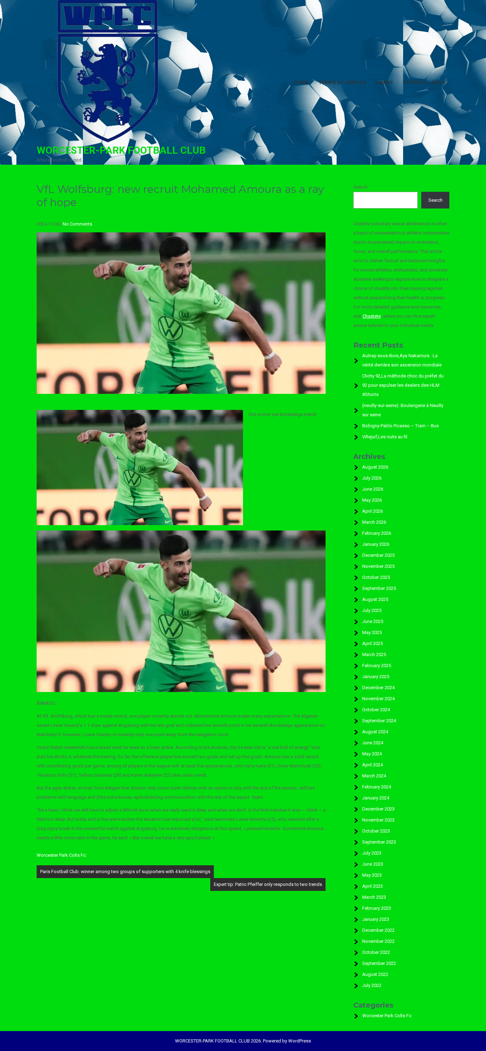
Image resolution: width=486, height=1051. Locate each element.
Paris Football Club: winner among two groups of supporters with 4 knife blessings (125, 871)
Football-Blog (424, 82)
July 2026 (371, 478)
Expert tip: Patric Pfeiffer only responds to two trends (268, 884)
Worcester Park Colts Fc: (62, 855)
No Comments (77, 224)
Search (360, 187)
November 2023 (378, 820)
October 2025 (376, 577)
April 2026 (372, 511)
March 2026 (374, 522)
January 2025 (375, 676)
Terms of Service (342, 82)
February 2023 (376, 908)
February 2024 (376, 786)
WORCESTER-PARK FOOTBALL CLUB (121, 150)
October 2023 (376, 831)
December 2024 (378, 687)
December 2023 (378, 809)
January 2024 (375, 798)
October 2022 (376, 952)
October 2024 (376, 709)
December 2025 (378, 555)
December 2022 (378, 930)
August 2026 (375, 467)
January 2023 (375, 919)
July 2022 (371, 985)
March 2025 (374, 654)
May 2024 (372, 753)
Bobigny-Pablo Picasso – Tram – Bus (400, 425)
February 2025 (376, 665)
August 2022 (375, 974)
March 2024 (374, 775)
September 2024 (379, 720)
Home (301, 82)
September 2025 (379, 588)
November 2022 (378, 941)
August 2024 (375, 731)
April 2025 (372, 643)
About (384, 82)
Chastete (372, 316)
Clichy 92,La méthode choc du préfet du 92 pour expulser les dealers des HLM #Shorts (403, 385)
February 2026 (376, 533)
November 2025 (378, 566)
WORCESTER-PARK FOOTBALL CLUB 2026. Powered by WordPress (243, 1041)
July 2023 (371, 853)
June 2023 (372, 864)
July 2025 (371, 610)
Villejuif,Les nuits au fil (384, 436)
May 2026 (372, 500)
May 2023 (372, 875)
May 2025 (372, 632)
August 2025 (375, 599)
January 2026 (375, 544)
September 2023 (379, 842)
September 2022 (379, 963)
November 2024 (378, 698)
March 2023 (374, 897)
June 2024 (372, 742)
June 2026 (372, 489)
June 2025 (372, 621)
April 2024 (372, 764)
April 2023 (372, 886)
